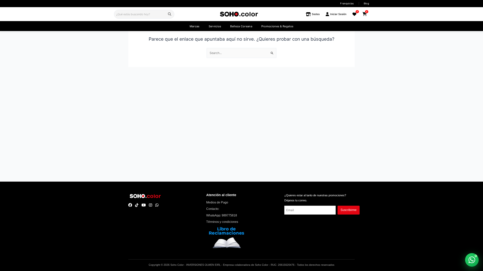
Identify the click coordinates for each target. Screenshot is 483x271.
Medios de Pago (217, 202)
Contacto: (212, 208)
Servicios (215, 26)
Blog (366, 3)
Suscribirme (349, 210)
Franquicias (347, 3)
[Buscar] (170, 14)
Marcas (195, 26)
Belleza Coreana (241, 26)
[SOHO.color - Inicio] (239, 14)
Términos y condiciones (222, 221)
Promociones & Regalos (277, 26)
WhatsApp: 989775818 (221, 215)
